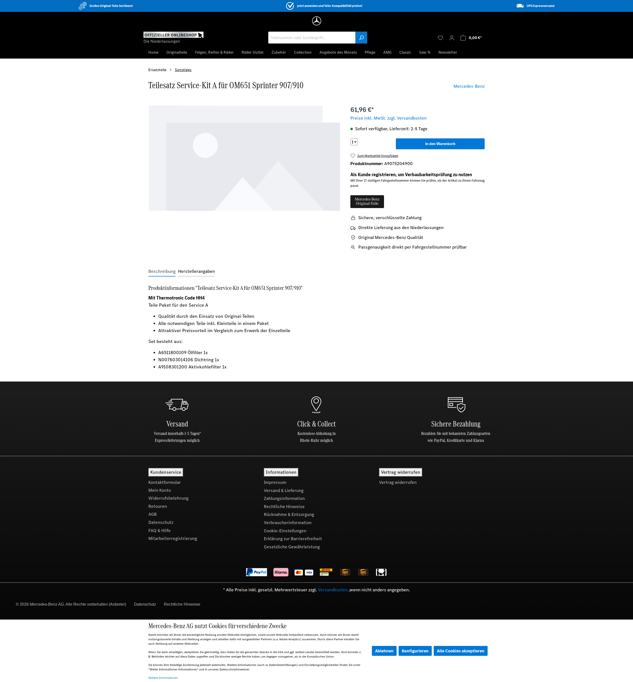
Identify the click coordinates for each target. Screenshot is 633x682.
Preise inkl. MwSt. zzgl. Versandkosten (388, 118)
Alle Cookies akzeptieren (460, 651)
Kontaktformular (164, 482)
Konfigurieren (415, 651)
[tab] (162, 271)
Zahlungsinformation (284, 498)
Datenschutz (160, 522)
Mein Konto (159, 490)
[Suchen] (361, 37)
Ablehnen (384, 651)
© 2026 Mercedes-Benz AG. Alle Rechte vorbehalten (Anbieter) (71, 604)
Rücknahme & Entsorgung (289, 514)
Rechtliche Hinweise (284, 507)
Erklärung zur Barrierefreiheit (293, 539)
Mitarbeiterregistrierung (172, 538)
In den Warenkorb (440, 143)
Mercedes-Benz (469, 86)
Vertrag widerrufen (398, 482)
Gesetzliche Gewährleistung (292, 547)
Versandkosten (333, 590)
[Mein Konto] (451, 37)
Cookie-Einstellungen (285, 531)
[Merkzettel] (440, 37)
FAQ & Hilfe (159, 530)
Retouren (157, 506)
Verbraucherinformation (288, 523)
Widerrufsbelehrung (168, 498)
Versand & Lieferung (283, 490)
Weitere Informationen (163, 678)
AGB (152, 514)
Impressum (275, 482)
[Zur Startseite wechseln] (173, 37)
